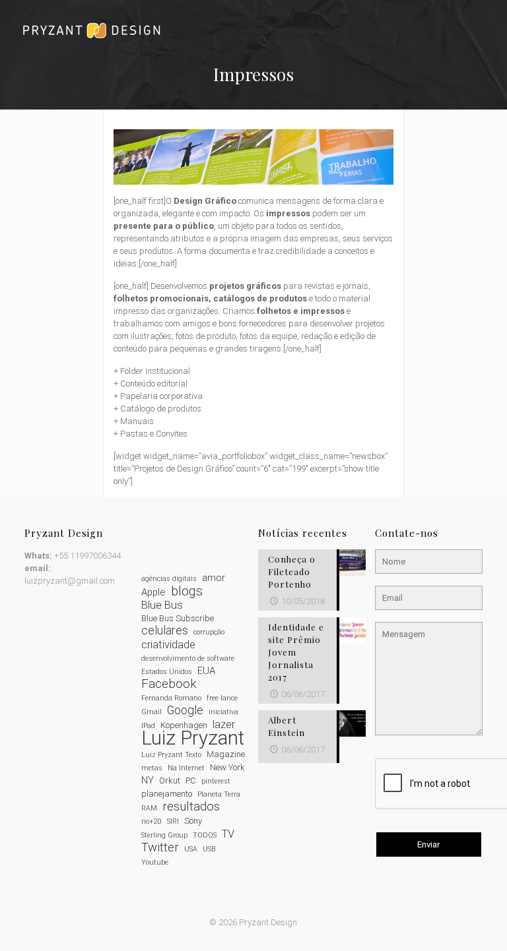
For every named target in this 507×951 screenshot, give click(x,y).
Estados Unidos (166, 671)
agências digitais (169, 578)
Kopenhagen (183, 725)
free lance (222, 698)
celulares (164, 631)
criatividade (168, 644)
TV (228, 834)
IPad (148, 725)
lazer (224, 724)
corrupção (208, 632)
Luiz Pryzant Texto (171, 755)
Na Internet (186, 768)
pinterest (215, 781)
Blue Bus (162, 605)
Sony (193, 821)
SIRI (173, 821)
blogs (187, 591)
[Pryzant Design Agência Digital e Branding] (91, 29)
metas (151, 768)
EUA (206, 671)
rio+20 (151, 821)
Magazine (226, 754)
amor (213, 578)
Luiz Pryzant (192, 738)
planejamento (166, 794)
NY (147, 780)
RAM (149, 808)
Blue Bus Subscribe (177, 618)
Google (185, 710)
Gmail (151, 712)
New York (227, 767)
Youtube (154, 862)
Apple (153, 592)
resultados (191, 807)
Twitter (160, 848)
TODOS (205, 835)
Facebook (169, 684)
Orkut (169, 780)
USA (190, 849)
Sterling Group (164, 835)
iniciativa (223, 712)
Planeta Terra (218, 794)
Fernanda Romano (171, 698)
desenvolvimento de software (187, 658)
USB (209, 849)
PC (191, 780)
